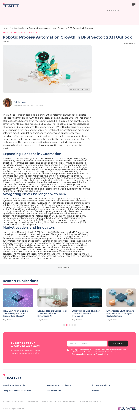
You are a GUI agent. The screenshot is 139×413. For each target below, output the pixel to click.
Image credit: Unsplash (79, 89)
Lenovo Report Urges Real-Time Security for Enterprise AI (52, 313)
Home (6, 28)
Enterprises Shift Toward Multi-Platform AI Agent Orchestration (120, 313)
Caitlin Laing (20, 102)
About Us (6, 401)
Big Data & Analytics (100, 385)
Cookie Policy (32, 401)
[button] (64, 325)
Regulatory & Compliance (59, 385)
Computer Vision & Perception (17, 390)
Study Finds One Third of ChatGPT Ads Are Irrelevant (85, 313)
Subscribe (118, 343)
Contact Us (18, 401)
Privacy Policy (47, 401)
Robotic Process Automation (20, 32)
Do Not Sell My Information (90, 401)
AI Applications (19, 28)
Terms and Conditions (66, 401)
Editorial (95, 390)
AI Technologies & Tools (14, 385)
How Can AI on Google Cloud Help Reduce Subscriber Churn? (15, 313)
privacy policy (101, 354)
